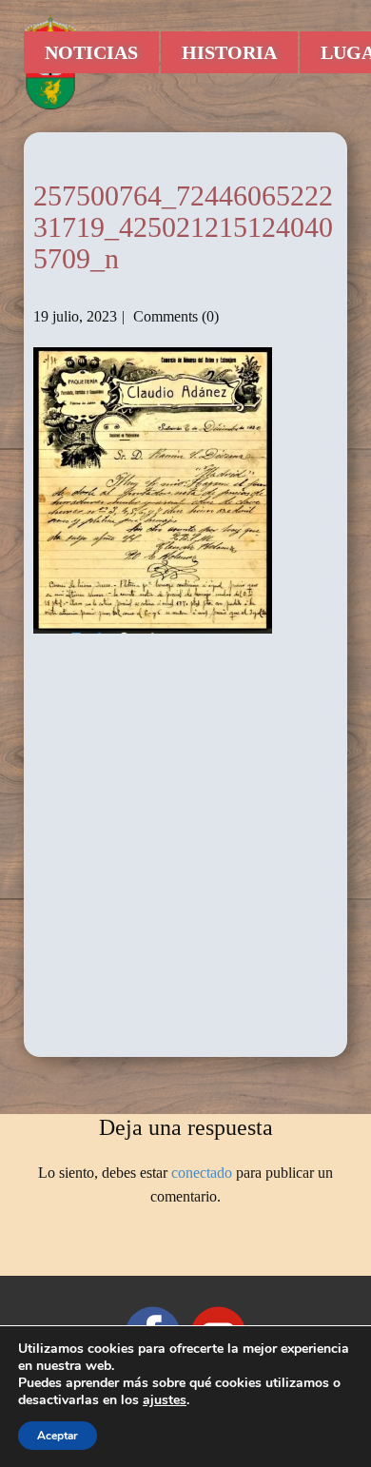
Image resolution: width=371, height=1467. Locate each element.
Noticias (91, 52)
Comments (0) (174, 316)
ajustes (164, 1400)
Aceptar (57, 1435)
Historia (229, 52)
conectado (201, 1172)
